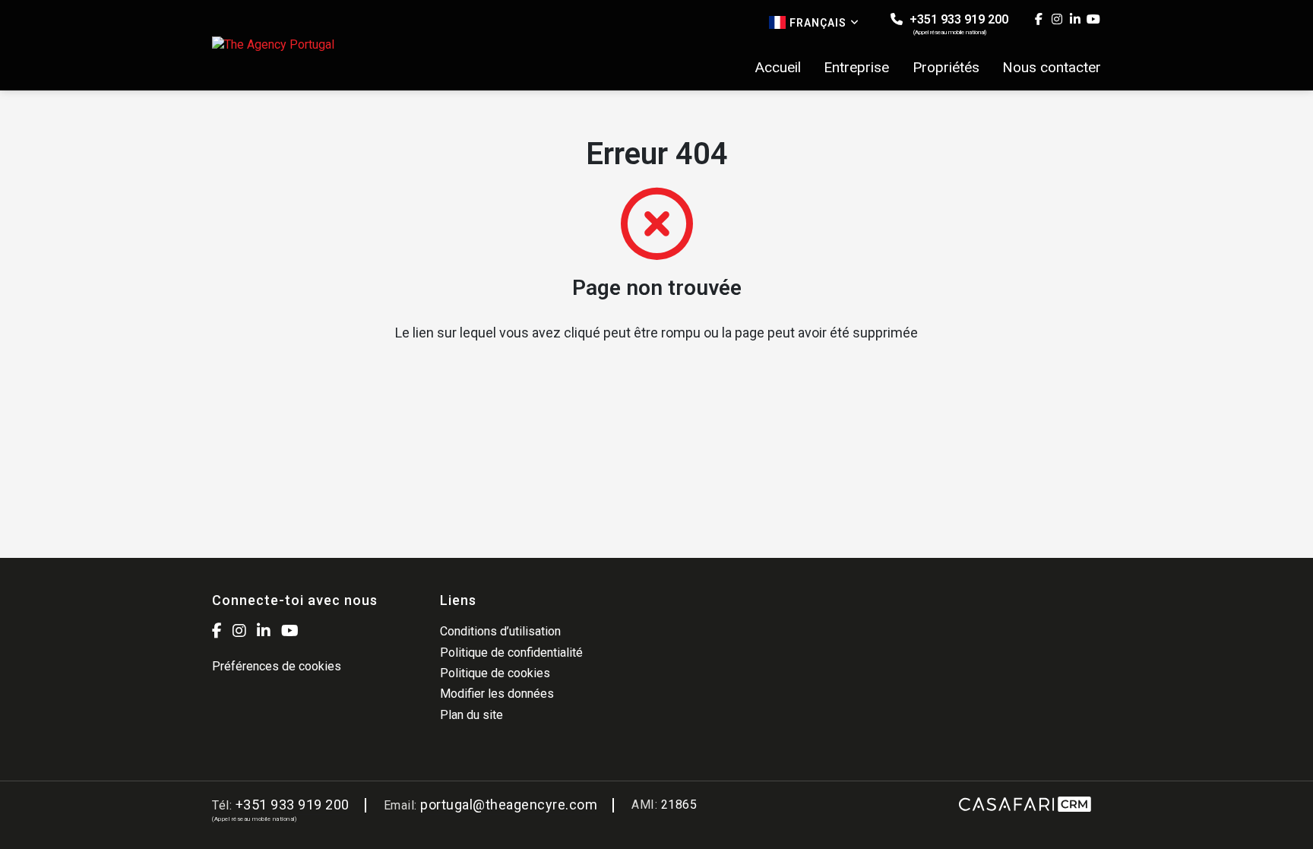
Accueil (778, 67)
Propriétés (946, 67)
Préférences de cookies (276, 666)
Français (817, 23)
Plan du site (471, 715)
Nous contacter (1051, 67)
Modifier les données (497, 693)
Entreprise (856, 67)
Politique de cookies (495, 673)
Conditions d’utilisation (500, 631)
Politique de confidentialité (511, 652)
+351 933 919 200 (957, 24)
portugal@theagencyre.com (508, 805)
